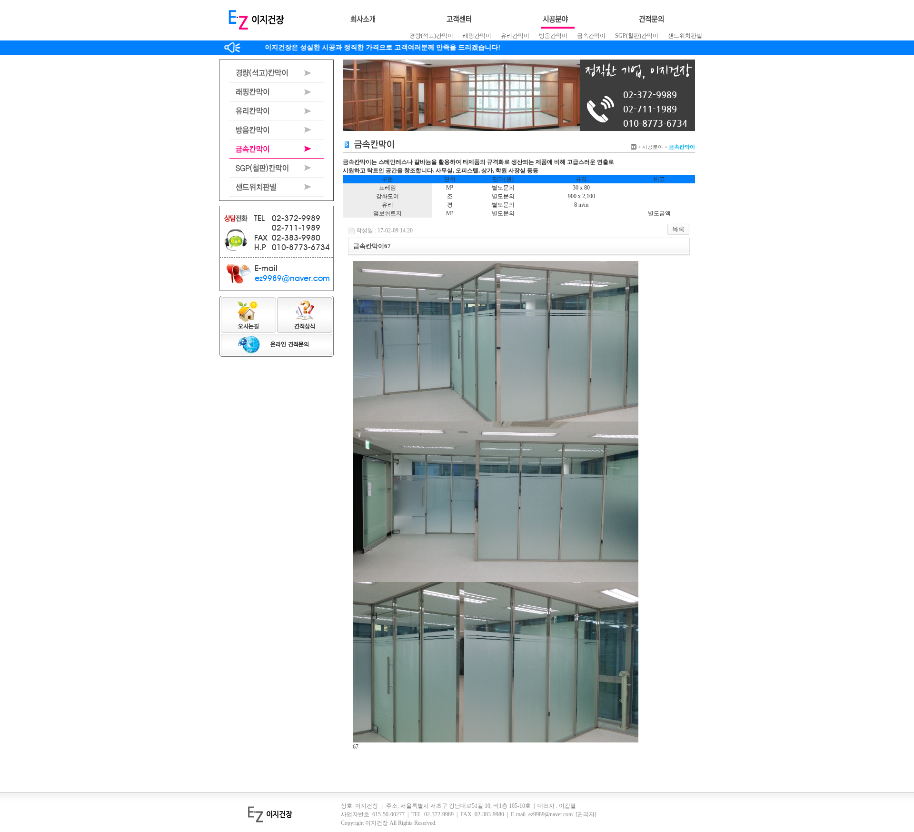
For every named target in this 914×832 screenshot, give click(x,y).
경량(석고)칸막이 (431, 35)
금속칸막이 (591, 35)
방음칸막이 (553, 35)
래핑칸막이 (477, 35)
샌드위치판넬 (685, 35)
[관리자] (586, 814)
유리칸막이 (515, 35)
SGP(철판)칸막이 (636, 35)
